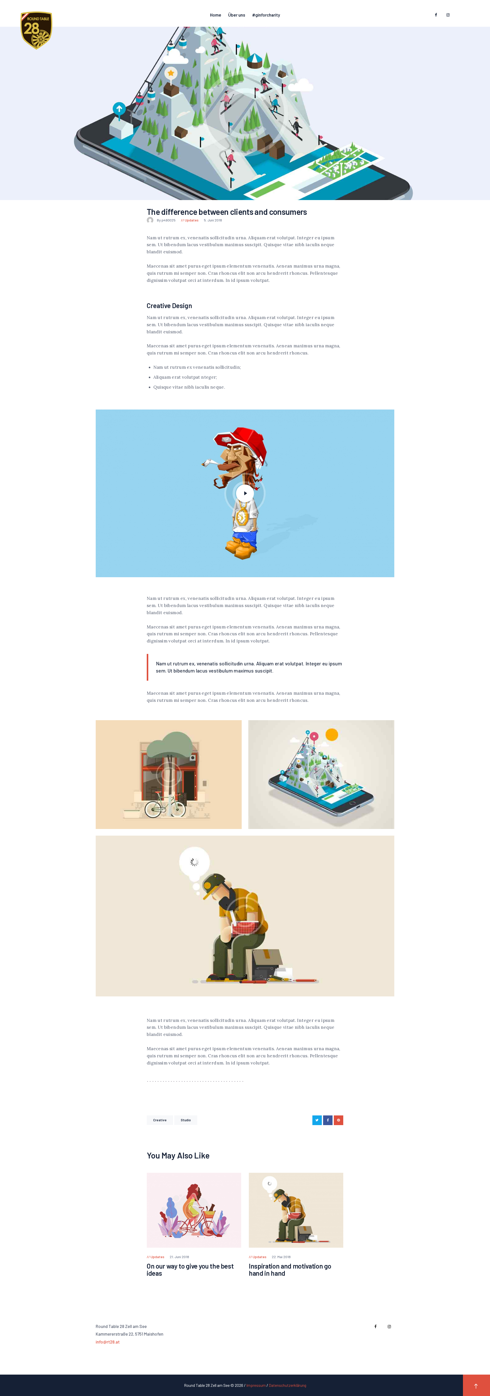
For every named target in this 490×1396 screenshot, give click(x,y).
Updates (192, 220)
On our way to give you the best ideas (190, 1269)
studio (186, 1120)
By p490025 (166, 220)
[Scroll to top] (476, 1385)
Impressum (256, 1385)
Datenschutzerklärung (287, 1385)
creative (160, 1120)
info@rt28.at (108, 1341)
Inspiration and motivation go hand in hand (290, 1269)
